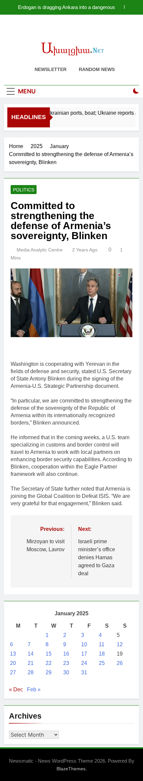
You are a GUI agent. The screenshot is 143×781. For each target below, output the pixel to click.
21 (31, 663)
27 (13, 672)
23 (66, 663)
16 (66, 654)
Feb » (34, 689)
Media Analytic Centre (40, 249)
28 (31, 672)
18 (102, 654)
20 (13, 663)
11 (101, 644)
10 (84, 644)
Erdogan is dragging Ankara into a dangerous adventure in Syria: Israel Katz (66, 7)
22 (49, 663)
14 (31, 654)
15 (49, 654)
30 (66, 672)
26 (120, 663)
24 (84, 663)
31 (84, 672)
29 (49, 672)
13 (13, 654)
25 (102, 663)
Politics (23, 189)
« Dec (16, 689)
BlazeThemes (71, 768)
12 (120, 644)
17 (84, 654)
